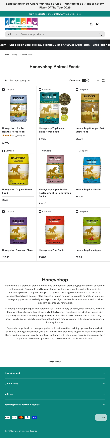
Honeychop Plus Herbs (88, 189)
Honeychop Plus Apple (88, 250)
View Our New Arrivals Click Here (63, 13)
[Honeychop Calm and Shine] (18, 230)
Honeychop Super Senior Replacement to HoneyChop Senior (55, 193)
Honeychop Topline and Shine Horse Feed (52, 130)
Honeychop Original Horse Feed (17, 191)
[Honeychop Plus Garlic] (55, 230)
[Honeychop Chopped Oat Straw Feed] (92, 108)
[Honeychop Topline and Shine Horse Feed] (55, 108)
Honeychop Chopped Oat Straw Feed (90, 130)
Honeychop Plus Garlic (51, 250)
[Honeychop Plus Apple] (92, 230)
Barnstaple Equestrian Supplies (24, 431)
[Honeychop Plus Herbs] (92, 169)
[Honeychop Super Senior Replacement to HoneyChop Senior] (55, 169)
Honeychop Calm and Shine (17, 250)
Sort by (9, 80)
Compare (74, 80)
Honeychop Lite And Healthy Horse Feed (13, 130)
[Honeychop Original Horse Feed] (18, 169)
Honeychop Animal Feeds (22, 54)
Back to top (55, 361)
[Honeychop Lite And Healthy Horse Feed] (18, 108)
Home (7, 54)
